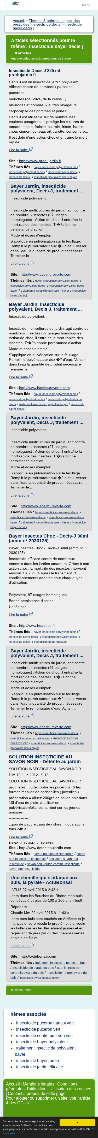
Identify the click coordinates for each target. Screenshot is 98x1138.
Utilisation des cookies (70, 1089)
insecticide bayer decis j (63, 172)
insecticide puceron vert (38, 1029)
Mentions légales (38, 1084)
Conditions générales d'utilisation (41, 1086)
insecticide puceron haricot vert (30, 738)
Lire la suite (19, 150)
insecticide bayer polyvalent (42, 1042)
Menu (86, 5)
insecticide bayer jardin (37, 1060)
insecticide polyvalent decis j (27, 172)
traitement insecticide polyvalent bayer (45, 290)
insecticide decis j (20, 177)
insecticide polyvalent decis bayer (55, 177)
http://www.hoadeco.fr (37, 625)
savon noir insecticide (24, 869)
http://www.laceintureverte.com (46, 274)
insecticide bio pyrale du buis (33, 968)
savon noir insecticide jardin (53, 854)
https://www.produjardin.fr (40, 161)
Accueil (13, 1084)
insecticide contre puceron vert (44, 1035)
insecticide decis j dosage (50, 641)
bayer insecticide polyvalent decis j (56, 167)
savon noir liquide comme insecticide (53, 864)
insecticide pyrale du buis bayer (40, 977)
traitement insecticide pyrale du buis (60, 963)
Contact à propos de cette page (37, 1093)
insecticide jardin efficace (39, 1067)
